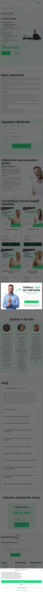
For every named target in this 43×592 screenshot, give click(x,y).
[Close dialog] (41, 284)
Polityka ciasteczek (17, 590)
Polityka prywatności (24, 590)
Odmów (21, 584)
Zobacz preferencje (21, 587)
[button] (41, 570)
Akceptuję (21, 581)
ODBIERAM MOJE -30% (32, 301)
